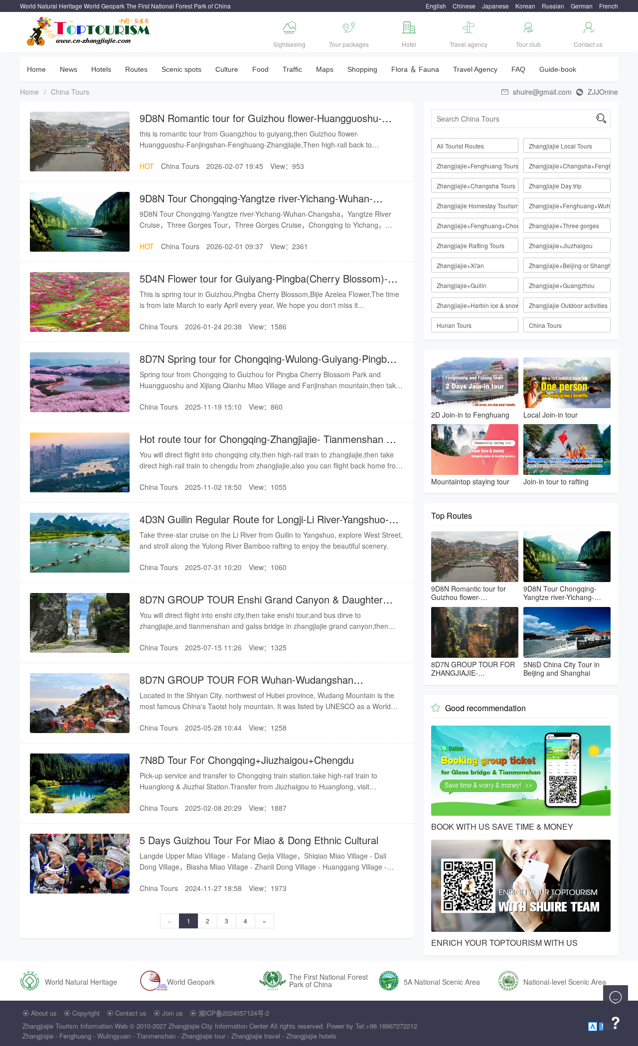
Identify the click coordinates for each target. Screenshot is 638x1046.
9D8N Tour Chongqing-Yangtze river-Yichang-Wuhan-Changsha (256, 204)
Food (260, 69)
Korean (525, 5)
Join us (172, 1013)
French (608, 5)
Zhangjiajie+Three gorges (564, 225)
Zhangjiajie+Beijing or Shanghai (570, 265)
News (68, 69)
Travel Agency (475, 69)
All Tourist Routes (460, 146)
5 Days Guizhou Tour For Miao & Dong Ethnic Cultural (259, 840)
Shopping (362, 69)
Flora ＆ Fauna (415, 69)
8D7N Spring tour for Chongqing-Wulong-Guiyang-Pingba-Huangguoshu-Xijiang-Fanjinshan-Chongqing (268, 365)
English (436, 5)
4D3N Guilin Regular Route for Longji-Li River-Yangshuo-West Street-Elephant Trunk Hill (264, 525)
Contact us (131, 1013)
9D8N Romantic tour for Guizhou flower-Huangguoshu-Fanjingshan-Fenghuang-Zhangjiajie (261, 124)
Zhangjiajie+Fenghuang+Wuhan (570, 205)
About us (44, 1013)
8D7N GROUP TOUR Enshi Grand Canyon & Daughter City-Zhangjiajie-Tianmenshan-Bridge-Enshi (261, 605)
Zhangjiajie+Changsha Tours (476, 185)
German (582, 5)
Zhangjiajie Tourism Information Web (75, 1026)
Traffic (292, 69)
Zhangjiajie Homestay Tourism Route (477, 205)
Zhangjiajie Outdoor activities (568, 305)
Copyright (86, 1013)
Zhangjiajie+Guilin (461, 285)
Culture (226, 69)
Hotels (101, 69)
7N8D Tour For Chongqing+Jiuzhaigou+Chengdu (247, 759)
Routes (136, 69)
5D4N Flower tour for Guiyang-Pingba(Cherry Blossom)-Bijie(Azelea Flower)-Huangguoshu (264, 285)
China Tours (70, 92)
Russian (553, 5)
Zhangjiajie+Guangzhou (562, 285)
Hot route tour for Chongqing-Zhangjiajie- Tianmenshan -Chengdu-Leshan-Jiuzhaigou (265, 445)
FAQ (518, 69)
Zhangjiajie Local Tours (560, 146)
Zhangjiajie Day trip (555, 185)
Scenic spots (181, 69)
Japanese (495, 5)
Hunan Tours (454, 325)
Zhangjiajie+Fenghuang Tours (477, 165)
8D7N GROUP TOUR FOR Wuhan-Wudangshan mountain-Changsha (246, 686)
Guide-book (557, 69)
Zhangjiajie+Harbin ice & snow (477, 305)
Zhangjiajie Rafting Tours (470, 245)
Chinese (464, 5)
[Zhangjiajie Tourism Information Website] (89, 30)
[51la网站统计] (593, 1026)
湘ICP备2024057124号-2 (233, 1013)
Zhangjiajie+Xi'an (460, 265)
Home (36, 69)
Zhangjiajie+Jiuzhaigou (561, 245)
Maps (324, 69)
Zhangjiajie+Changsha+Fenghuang (570, 165)
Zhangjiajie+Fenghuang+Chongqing (477, 225)
